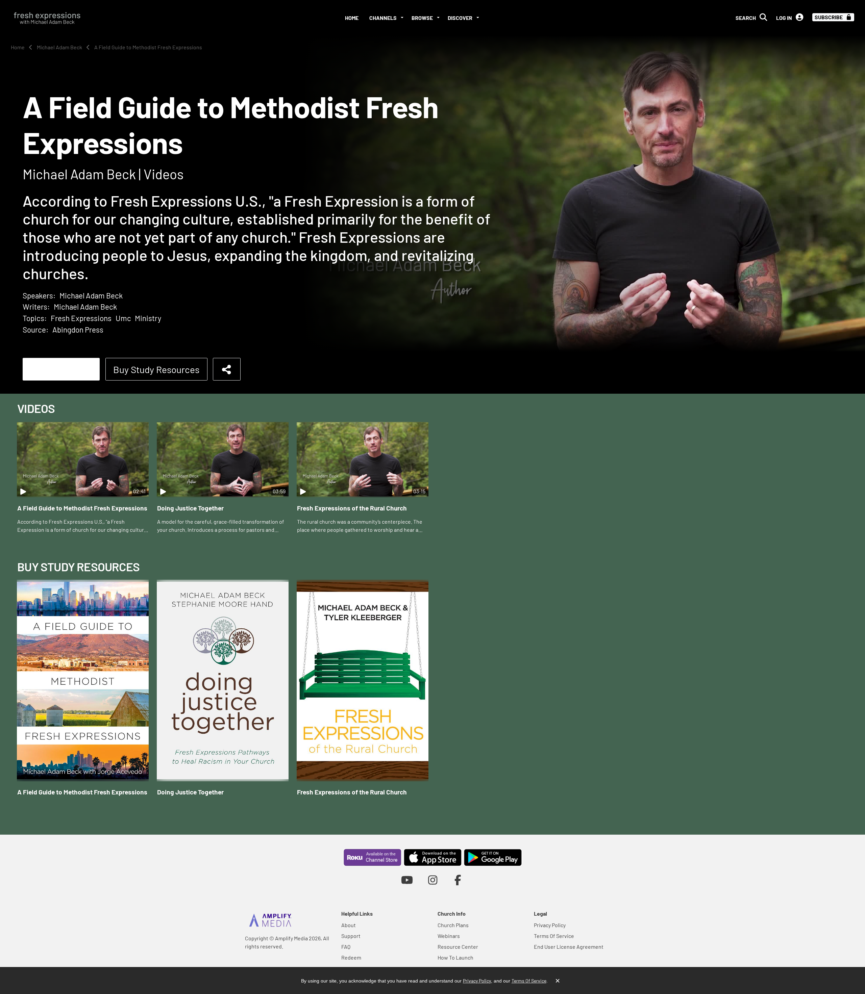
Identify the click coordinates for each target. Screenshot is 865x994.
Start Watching (61, 369)
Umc (123, 318)
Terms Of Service (554, 936)
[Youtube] (407, 879)
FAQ (345, 946)
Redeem (351, 957)
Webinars (449, 936)
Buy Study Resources (156, 369)
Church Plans (453, 925)
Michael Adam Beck (91, 295)
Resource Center (458, 946)
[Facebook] (458, 879)
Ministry (148, 318)
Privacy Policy (550, 925)
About (348, 925)
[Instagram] (432, 879)
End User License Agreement (568, 946)
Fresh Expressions (81, 318)
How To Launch (455, 957)
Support (351, 936)
